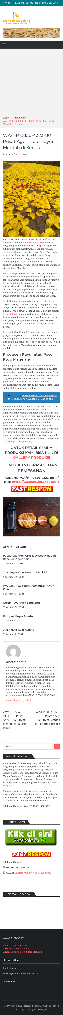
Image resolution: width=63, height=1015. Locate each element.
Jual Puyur (23, 154)
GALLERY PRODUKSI (31, 457)
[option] (37, 3)
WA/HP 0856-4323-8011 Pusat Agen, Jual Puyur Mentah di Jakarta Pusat (15, 720)
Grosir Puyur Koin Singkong (21, 602)
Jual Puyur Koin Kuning (18, 629)
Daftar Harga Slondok (17, 948)
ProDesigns (40, 1009)
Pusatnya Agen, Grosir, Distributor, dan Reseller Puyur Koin (29, 557)
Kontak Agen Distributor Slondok (23, 952)
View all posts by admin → (20, 700)
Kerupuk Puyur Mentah (19, 616)
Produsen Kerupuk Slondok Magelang (36, 3)
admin (9, 154)
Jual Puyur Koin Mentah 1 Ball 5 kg (26, 572)
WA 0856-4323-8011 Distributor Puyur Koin (28, 587)
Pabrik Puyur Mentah (37, 242)
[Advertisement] (31, 83)
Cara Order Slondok (16, 945)
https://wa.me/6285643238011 (35, 482)
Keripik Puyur (11, 314)
